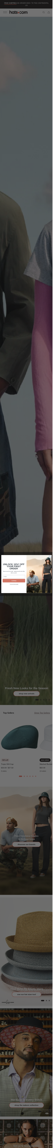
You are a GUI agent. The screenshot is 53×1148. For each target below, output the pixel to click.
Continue (13, 580)
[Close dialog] (49, 556)
